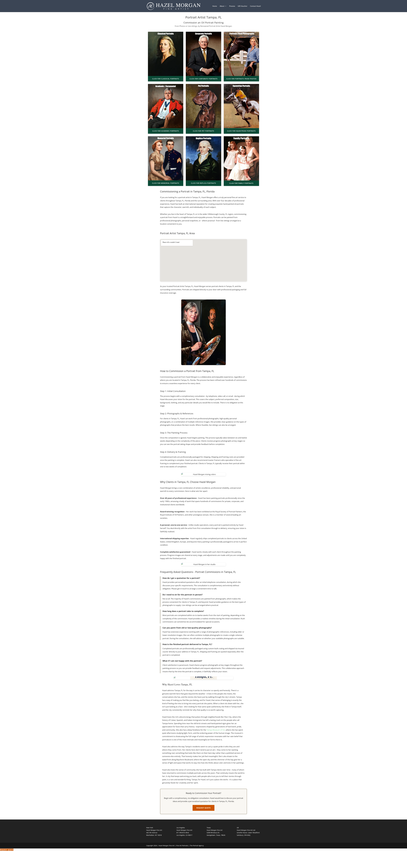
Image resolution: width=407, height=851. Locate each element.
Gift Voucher (242, 6)
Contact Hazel (255, 6)
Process (232, 6)
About (222, 6)
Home (214, 6)
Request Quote (203, 808)
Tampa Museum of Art (216, 730)
